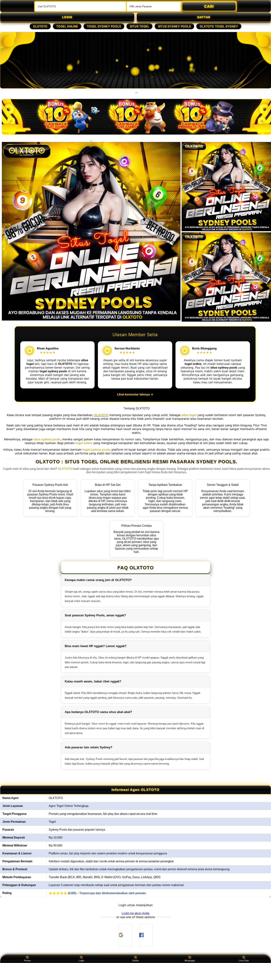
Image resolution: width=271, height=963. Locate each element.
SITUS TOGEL (139, 26)
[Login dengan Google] (125, 935)
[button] (135, 913)
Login (81, 960)
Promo (27, 960)
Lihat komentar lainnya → (135, 394)
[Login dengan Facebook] (146, 935)
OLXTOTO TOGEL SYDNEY (219, 26)
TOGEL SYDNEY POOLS (104, 26)
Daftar (135, 960)
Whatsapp (190, 960)
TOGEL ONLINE (67, 26)
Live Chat (244, 960)
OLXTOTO (40, 26)
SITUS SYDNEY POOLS (174, 26)
